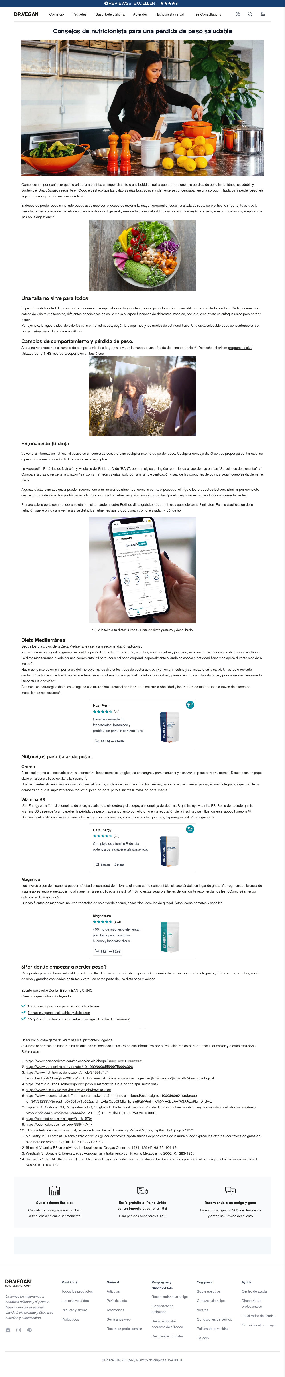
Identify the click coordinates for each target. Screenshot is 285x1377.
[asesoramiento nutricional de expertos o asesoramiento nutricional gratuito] (142, 570)
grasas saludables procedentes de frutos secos (97, 652)
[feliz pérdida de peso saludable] (142, 396)
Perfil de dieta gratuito (156, 630)
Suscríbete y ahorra (110, 14)
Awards (202, 1310)
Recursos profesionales (124, 1328)
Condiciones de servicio (215, 1319)
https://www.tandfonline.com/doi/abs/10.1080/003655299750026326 (79, 1066)
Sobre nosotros (209, 1291)
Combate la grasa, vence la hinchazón (49, 474)
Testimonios (115, 1310)
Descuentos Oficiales (167, 1336)
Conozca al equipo (211, 1300)
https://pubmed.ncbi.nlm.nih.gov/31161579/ (59, 1118)
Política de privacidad (213, 1328)
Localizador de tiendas (258, 1315)
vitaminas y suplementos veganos (87, 1040)
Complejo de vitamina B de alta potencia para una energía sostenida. (120, 846)
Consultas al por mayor (259, 1325)
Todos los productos (77, 1291)
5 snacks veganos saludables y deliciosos (59, 1012)
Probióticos (70, 1319)
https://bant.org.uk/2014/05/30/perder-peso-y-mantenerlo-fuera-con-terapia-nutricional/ (92, 1084)
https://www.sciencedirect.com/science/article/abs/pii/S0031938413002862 (84, 1061)
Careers (203, 1338)
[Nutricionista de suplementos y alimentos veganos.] (142, 255)
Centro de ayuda (254, 1291)
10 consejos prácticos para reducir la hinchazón (63, 1006)
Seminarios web (119, 1319)
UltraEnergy (30, 805)
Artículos (113, 1291)
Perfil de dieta (130, 504)
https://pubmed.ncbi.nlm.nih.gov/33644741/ (59, 1124)
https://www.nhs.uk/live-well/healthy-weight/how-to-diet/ (68, 1089)
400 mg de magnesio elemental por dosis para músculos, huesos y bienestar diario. (116, 935)
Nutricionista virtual (169, 14)
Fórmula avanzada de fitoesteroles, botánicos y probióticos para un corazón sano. (118, 725)
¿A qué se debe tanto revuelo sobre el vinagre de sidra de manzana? (79, 1019)
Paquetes (79, 14)
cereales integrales (200, 973)
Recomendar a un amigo (170, 1296)
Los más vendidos (75, 1300)
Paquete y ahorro (74, 1310)
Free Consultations (207, 14)
